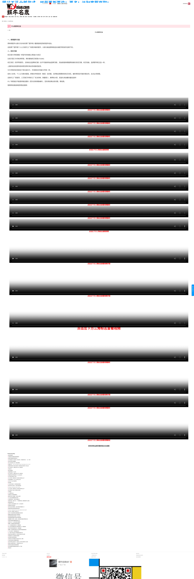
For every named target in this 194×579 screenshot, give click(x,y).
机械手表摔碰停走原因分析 (12, 458)
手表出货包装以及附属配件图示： (14, 540)
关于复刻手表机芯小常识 (12, 476)
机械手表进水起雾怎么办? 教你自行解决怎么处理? (16, 534)
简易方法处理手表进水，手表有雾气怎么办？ (15, 543)
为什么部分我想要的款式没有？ (13, 497)
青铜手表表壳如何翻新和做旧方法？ (14, 520)
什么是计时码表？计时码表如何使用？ (14, 484)
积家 (41, 16)
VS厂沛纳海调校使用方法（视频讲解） (14, 525)
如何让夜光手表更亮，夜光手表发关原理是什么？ (16, 506)
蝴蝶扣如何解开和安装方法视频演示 (14, 514)
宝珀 (49, 16)
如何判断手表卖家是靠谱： (12, 537)
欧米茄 (12, 16)
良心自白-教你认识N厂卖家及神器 (14, 462)
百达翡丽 (34, 16)
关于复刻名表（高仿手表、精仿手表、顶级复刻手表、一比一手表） (19, 459)
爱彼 (23, 16)
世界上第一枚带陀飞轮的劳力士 (13, 511)
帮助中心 (5, 21)
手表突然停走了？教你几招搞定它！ (14, 499)
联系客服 (3, 555)
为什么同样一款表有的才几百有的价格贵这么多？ (16, 488)
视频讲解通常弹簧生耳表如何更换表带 (14, 517)
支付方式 (48, 553)
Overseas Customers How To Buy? (14, 487)
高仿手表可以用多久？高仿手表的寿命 (14, 485)
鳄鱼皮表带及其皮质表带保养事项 (14, 508)
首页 (3, 16)
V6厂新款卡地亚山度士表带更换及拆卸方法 (15, 532)
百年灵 (46, 16)
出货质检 (48, 555)
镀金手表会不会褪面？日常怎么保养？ (14, 496)
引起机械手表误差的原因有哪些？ (14, 456)
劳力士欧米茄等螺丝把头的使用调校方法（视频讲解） (17, 526)
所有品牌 (6, 16)
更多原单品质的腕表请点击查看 (99, 446)
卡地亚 (9, 16)
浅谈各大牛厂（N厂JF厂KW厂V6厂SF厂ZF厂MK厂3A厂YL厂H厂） (19, 464)
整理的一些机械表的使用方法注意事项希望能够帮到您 (17, 529)
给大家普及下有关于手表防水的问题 (14, 490)
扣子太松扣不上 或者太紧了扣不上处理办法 (15, 467)
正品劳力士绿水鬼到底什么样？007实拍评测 (15, 503)
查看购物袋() (185, 3)
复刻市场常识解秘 (94, 553)
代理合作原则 (4, 553)
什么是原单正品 (10, 493)
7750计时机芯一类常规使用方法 (13, 531)
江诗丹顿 (38, 16)
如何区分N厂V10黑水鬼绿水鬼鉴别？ (14, 522)
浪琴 (44, 16)
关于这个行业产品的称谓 (12, 481)
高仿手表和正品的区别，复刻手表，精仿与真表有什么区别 (18, 541)
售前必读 (137, 553)
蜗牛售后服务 (10, 470)
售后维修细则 (10, 455)
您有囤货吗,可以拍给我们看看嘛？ (14, 535)
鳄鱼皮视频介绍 (10, 502)
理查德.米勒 (55, 16)
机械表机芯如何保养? (11, 505)
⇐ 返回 (9, 30)
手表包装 (9, 491)
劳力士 (18, 16)
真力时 (26, 16)
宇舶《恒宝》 (30, 16)
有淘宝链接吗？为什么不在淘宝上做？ (14, 479)
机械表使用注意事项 (139, 555)
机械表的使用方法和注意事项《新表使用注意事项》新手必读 (18, 465)
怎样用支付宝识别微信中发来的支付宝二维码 (15, 538)
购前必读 (9, 547)
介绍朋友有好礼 (94, 555)
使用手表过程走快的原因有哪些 (13, 544)
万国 (15, 16)
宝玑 (51, 16)
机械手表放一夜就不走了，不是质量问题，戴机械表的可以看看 (18, 500)
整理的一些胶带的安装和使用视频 (14, 523)
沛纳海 (21, 16)
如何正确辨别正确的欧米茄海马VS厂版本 (15, 546)
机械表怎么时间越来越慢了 (12, 494)
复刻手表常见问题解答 (12, 461)
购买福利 (9, 482)
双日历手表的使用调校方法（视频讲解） (15, 528)
